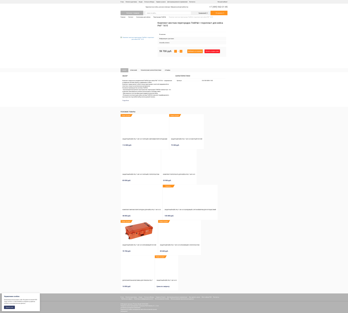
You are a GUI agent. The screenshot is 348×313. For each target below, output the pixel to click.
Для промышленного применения (177, 2)
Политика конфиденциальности (143, 299)
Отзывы (167, 70)
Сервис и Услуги (160, 297)
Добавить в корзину (195, 51)
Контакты (192, 2)
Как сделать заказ (194, 297)
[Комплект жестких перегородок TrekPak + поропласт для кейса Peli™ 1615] (138, 38)
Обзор (124, 70)
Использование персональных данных (182, 299)
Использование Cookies (162, 299)
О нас (122, 2)
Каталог (130, 17)
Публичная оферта (126, 299)
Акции (140, 2)
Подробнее (125, 100)
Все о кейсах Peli (206, 297)
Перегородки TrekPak (159, 17)
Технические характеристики (151, 70)
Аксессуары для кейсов (143, 17)
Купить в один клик (212, 51)
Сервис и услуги (161, 2)
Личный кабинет (222, 2)
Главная (123, 17)
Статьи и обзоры (149, 2)
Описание (133, 70)
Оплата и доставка (131, 2)
